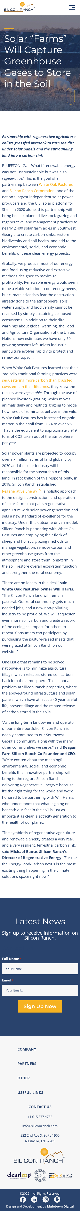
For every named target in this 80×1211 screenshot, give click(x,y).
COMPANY (26, 1049)
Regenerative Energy (21, 491)
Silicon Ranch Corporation (32, 190)
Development (32, 1206)
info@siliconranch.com (40, 1126)
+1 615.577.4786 (40, 1117)
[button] (72, 7)
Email (7, 980)
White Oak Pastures (56, 184)
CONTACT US (40, 1106)
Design (11, 1206)
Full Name (11, 959)
